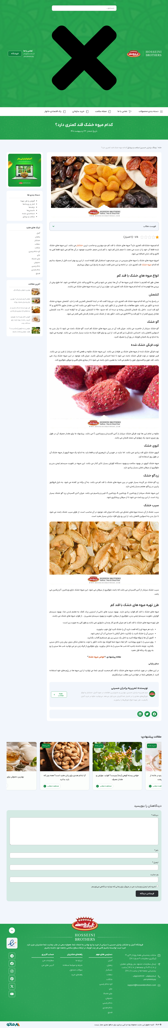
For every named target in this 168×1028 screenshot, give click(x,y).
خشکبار (79, 245)
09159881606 (29, 54)
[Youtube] (12, 994)
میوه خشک (146, 264)
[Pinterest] (12, 979)
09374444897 (28, 57)
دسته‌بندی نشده (28, 213)
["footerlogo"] (85, 924)
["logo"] (144, 53)
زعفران (37, 237)
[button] (53, 226)
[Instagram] (12, 971)
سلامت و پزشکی (29, 216)
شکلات (37, 248)
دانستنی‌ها (31, 210)
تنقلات (37, 244)
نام (156, 850)
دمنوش (37, 262)
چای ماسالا (36, 259)
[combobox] (84, 8)
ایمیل (155, 863)
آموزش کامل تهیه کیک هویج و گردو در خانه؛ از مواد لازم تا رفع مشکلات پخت (20, 320)
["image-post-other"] (24, 170)
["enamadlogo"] (12, 943)
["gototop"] (12, 930)
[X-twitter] (12, 986)
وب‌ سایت (154, 875)
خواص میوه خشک (96, 657)
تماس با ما (28, 51)
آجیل (38, 233)
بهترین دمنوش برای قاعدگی (22, 290)
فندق (38, 273)
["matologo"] (13, 1024)
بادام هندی (35, 270)
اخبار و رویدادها (29, 204)
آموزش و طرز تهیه (27, 201)
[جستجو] (115, 3)
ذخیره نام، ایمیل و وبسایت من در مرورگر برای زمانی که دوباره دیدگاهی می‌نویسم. (123, 887)
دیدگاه (154, 815)
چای (38, 255)
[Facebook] (12, 963)
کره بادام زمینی (34, 251)
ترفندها (32, 207)
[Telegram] (12, 956)
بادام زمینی (36, 266)
